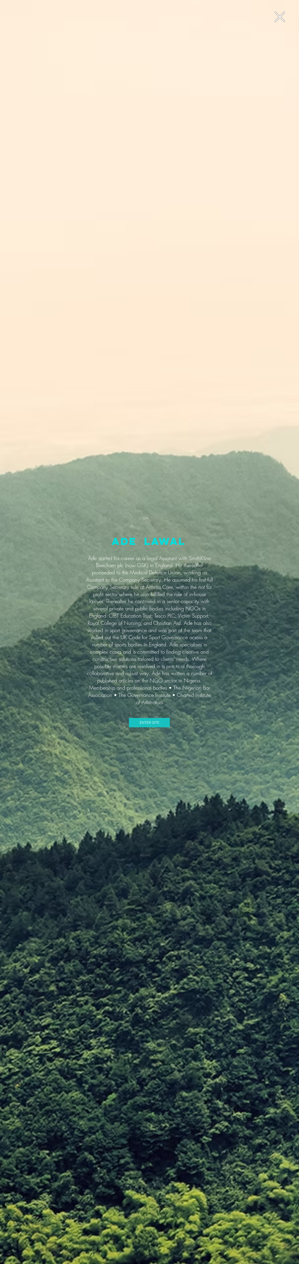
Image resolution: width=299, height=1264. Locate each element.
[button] (280, 17)
